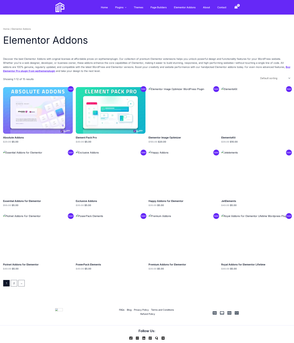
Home (104, 7)
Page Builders (159, 7)
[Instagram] (137, 338)
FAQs (121, 309)
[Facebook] (131, 338)
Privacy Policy (141, 309)
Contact (221, 7)
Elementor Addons (185, 7)
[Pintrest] (150, 338)
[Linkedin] (143, 338)
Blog (129, 309)
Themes (138, 7)
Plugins (119, 7)
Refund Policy (147, 313)
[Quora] (156, 338)
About (206, 7)
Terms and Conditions (162, 309)
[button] (124, 7)
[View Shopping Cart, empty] (236, 7)
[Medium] (163, 338)
